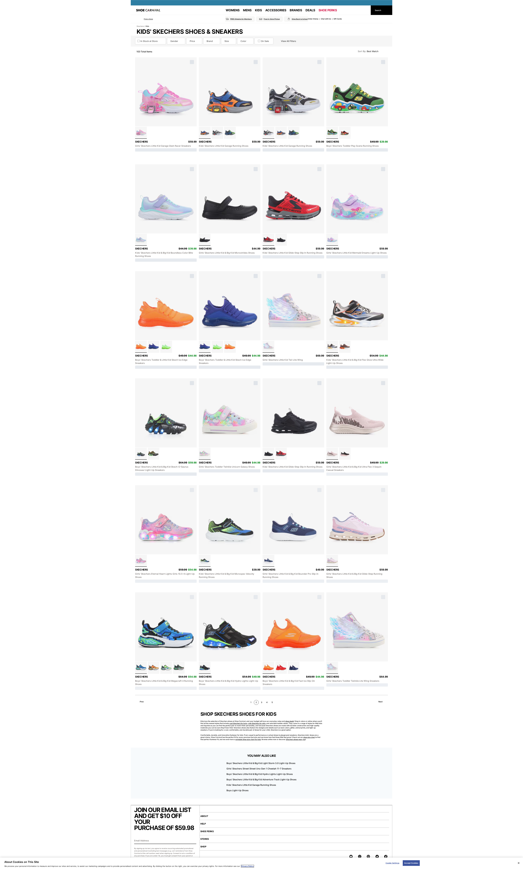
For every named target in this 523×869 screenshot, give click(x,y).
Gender (174, 41)
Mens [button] (247, 10)
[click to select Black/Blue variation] (141, 454)
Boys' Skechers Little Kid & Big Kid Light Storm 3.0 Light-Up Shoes (260, 763)
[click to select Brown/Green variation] (179, 668)
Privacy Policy (247, 866)
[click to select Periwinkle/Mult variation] (268, 347)
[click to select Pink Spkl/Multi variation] (141, 561)
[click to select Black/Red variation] (345, 133)
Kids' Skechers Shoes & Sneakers (190, 32)
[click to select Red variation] (281, 668)
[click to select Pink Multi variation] (141, 133)
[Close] (519, 863)
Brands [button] (296, 10)
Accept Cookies (411, 863)
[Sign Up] (193, 840)
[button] (144, 19)
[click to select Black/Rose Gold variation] (345, 454)
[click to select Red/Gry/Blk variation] (268, 240)
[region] (261, 863)
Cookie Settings (392, 863)
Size (226, 41)
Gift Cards (338, 19)
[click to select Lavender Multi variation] (141, 240)
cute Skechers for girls (256, 723)
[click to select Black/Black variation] (205, 240)
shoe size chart (309, 737)
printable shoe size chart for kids (248, 739)
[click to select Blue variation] (153, 347)
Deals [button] (310, 10)
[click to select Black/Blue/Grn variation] (205, 561)
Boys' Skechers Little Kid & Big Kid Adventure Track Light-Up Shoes (261, 779)
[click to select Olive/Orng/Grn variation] (153, 454)
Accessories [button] (275, 10)
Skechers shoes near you (295, 739)
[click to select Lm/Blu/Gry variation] (230, 133)
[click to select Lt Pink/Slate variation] (332, 561)
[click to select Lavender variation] (205, 454)
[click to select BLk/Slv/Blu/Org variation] (332, 347)
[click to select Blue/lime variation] (141, 668)
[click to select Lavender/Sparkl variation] (332, 240)
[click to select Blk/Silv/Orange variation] (345, 347)
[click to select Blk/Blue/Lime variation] (205, 668)
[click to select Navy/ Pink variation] (268, 561)
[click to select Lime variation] (166, 347)
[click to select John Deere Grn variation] (332, 133)
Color (243, 41)
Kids (147, 26)
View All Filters (288, 41)
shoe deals (289, 721)
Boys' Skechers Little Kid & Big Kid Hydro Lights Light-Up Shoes (259, 774)
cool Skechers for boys (238, 723)
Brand (210, 41)
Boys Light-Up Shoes (237, 790)
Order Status (313, 19)
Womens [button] (233, 10)
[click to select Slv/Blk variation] (217, 133)
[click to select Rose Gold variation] (332, 454)
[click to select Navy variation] (293, 668)
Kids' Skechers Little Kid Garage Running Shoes (251, 785)
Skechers (140, 26)
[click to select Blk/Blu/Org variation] (205, 133)
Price (192, 41)
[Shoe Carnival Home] (148, 10)
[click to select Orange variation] (141, 347)
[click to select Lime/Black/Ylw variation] (166, 668)
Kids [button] (258, 10)
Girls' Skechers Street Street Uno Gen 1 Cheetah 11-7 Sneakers (258, 768)
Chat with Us (326, 19)
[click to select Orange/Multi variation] (153, 668)
